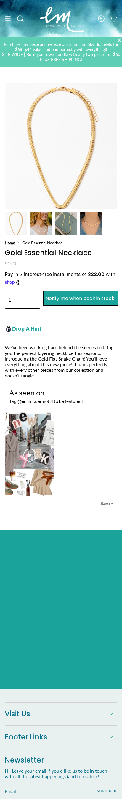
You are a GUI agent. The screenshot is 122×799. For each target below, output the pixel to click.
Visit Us (17, 714)
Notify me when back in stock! (81, 298)
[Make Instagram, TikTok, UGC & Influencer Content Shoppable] (106, 505)
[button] (29, 455)
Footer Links (26, 737)
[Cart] (113, 18)
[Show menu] (8, 18)
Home (10, 242)
